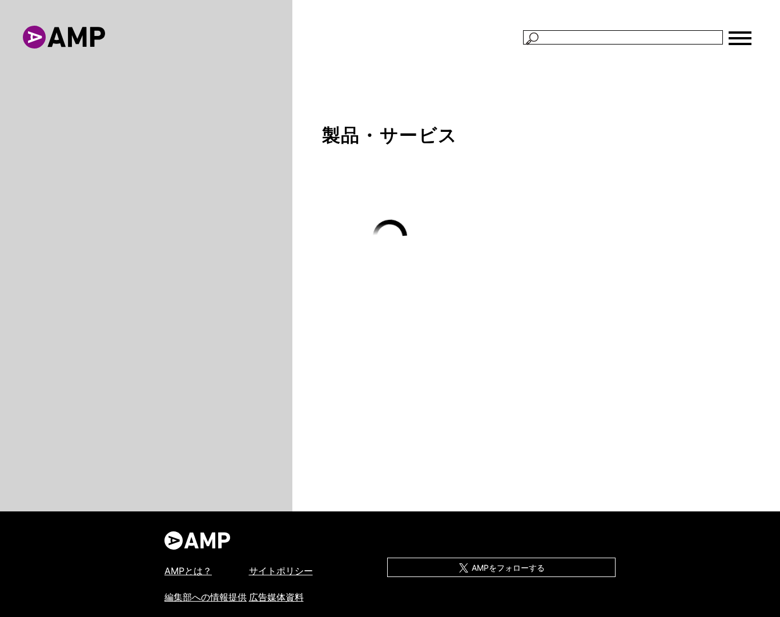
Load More (390, 237)
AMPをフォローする (507, 567)
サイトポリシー (281, 570)
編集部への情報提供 (205, 597)
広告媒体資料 (276, 597)
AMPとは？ (188, 570)
